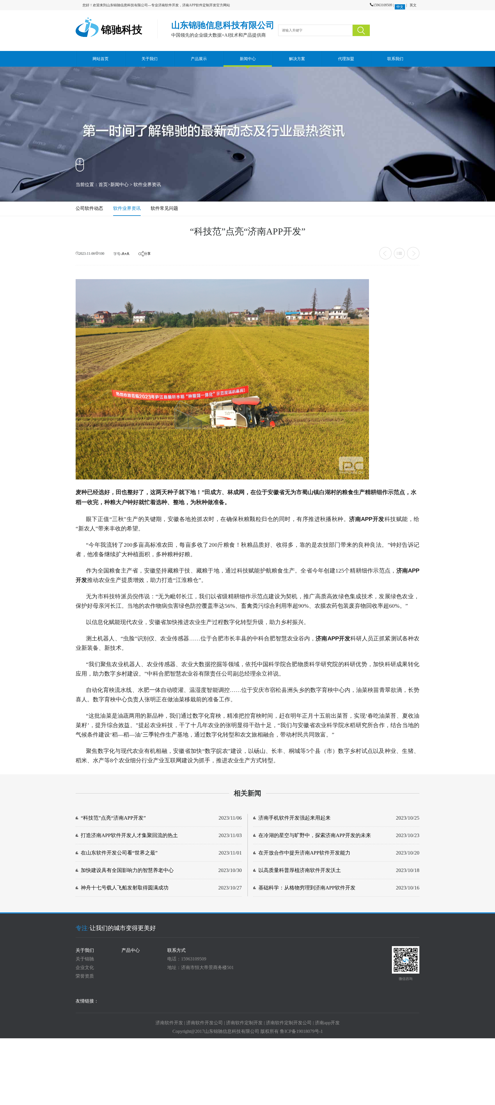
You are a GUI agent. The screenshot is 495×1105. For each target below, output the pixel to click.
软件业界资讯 (147, 184)
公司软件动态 (89, 208)
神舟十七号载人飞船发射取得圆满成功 (124, 888)
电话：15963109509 (186, 958)
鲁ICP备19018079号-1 (301, 1031)
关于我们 (150, 59)
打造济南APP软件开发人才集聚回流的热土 (129, 835)
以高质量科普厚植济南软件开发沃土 (299, 870)
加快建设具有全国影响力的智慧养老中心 (127, 870)
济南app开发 (327, 1022)
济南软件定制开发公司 (289, 1022)
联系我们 (395, 59)
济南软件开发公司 (204, 1022)
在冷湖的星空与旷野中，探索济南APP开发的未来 (314, 835)
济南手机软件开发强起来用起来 (294, 818)
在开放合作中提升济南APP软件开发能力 (304, 853)
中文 (399, 7)
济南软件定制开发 (244, 1022)
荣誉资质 (85, 976)
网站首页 (101, 59)
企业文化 (85, 967)
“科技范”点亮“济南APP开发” (113, 818)
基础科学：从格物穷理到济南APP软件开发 (306, 888)
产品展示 (199, 59)
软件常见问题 (164, 208)
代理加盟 (346, 59)
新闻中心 (248, 59)
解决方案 (297, 59)
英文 (413, 5)
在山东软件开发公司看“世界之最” (119, 853)
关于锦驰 (85, 958)
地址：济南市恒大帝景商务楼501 (200, 967)
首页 (103, 184)
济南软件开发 (169, 1022)
